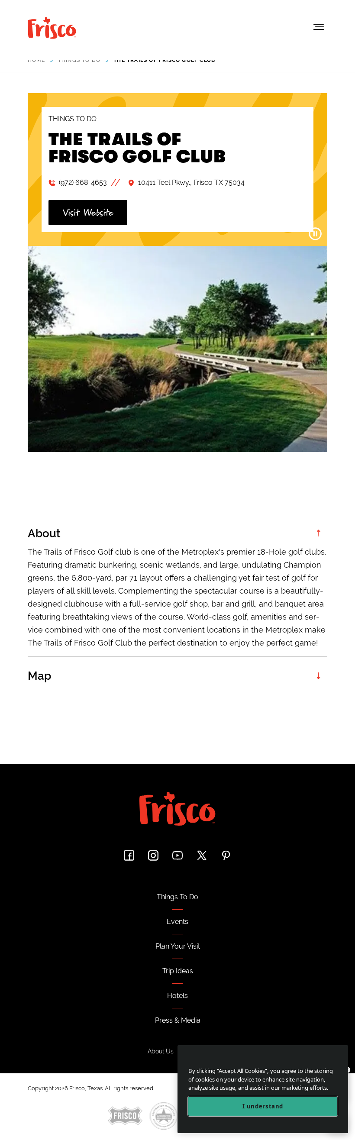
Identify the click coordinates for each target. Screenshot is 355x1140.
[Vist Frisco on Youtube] (177, 855)
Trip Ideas (177, 971)
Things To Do (177, 897)
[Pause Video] (315, 233)
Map (39, 675)
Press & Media (177, 1020)
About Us (161, 1051)
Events (177, 921)
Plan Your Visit (177, 946)
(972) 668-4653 (83, 182)
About (44, 533)
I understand (262, 1106)
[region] (263, 1089)
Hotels (177, 995)
